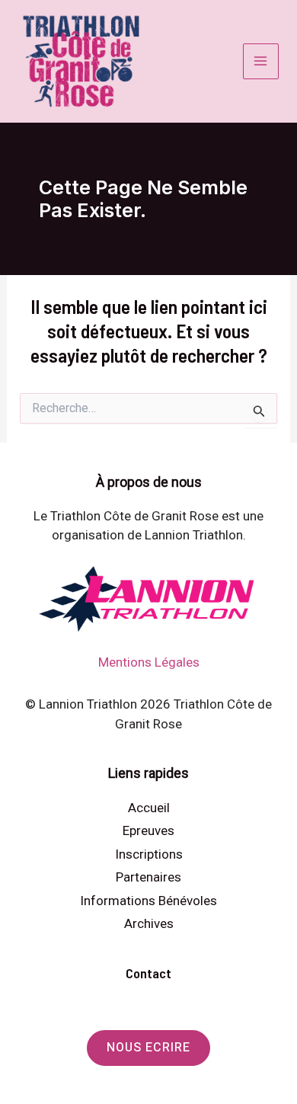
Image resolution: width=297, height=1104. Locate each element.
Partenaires (148, 877)
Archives (149, 923)
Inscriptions (149, 854)
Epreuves (148, 830)
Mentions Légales (149, 662)
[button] (148, 1048)
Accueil (149, 807)
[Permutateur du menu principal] (261, 61)
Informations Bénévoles (148, 900)
